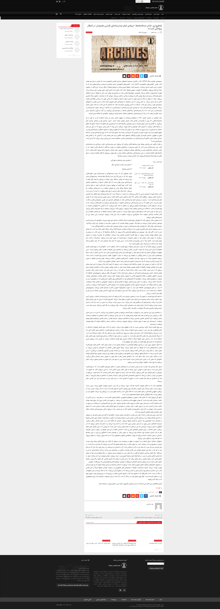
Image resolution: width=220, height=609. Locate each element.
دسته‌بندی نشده (89, 32)
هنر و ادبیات (117, 14)
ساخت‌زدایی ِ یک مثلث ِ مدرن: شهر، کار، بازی (143, 183)
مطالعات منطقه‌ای (87, 14)
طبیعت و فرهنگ (126, 14)
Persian (138, 1)
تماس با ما (129, 18)
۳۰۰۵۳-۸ (159, 488)
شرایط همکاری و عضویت (139, 18)
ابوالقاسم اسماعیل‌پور (67, 48)
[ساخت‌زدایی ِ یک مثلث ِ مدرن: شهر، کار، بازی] (158, 184)
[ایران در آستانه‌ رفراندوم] (158, 167)
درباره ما (162, 18)
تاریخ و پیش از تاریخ (99, 14)
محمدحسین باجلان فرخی (66, 28)
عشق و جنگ (140, 492)
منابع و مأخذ (78, 14)
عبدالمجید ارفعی (69, 35)
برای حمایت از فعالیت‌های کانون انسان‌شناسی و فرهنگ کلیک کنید (73, 585)
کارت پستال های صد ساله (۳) (94, 517)
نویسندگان (149, 18)
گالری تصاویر (87, 599)
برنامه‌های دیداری (101, 599)
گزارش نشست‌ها (136, 599)
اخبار (160, 599)
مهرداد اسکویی (69, 42)
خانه (162, 14)
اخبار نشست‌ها (150, 599)
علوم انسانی (156, 14)
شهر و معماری (109, 14)
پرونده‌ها (113, 599)
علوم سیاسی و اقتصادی (137, 14)
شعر (145, 492)
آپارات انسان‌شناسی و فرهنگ (156, 568)
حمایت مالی (121, 18)
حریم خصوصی (114, 18)
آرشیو (157, 492)
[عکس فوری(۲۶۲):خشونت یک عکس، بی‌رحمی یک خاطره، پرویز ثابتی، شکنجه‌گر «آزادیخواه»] (158, 175)
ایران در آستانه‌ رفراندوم (147, 165)
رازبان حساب (59, 605)
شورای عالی (156, 18)
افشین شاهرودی (151, 492)
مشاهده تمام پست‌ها (68, 31)
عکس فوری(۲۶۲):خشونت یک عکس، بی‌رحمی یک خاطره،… (143, 174)
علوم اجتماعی (148, 14)
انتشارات (123, 599)
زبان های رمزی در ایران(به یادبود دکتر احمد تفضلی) (148, 517)
